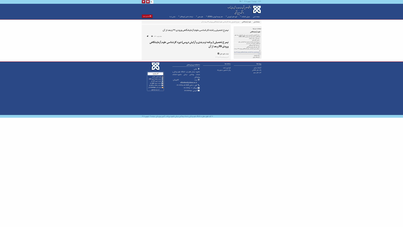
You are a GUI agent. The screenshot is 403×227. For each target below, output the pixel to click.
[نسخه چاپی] (152, 36)
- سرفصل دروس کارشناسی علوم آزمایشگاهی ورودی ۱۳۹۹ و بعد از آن (247, 49)
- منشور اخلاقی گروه (256, 40)
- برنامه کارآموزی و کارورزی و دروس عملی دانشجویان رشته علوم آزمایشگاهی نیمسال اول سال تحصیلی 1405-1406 (247, 36)
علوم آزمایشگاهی (246, 21)
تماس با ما (172, 16)
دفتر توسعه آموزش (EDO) (215, 16)
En (240, 1)
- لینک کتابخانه (257, 56)
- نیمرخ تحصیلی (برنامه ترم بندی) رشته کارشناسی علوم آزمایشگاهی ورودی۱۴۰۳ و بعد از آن (249, 43)
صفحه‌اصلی (256, 21)
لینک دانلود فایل (224, 54)
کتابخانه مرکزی (257, 68)
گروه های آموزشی (232, 16)
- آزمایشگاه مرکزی (256, 57)
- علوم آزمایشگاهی (255, 32)
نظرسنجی (200, 16)
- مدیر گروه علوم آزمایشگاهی (254, 45)
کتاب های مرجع (257, 72)
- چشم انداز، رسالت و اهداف (254, 38)
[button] (147, 16)
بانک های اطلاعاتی (256, 70)
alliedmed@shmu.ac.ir (188, 82)
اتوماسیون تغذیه (227, 68)
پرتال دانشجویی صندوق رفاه (224, 70)
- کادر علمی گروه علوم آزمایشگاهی (253, 47)
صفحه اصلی (256, 16)
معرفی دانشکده (245, 16)
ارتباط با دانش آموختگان (186, 16)
